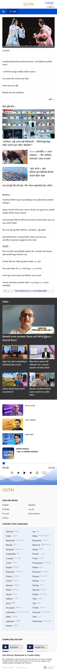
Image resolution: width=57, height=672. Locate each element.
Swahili (39, 594)
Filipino (12, 576)
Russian (39, 576)
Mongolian (40, 540)
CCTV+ (5, 518)
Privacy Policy (7, 668)
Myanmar (41, 544)
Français (6, 509)
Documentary (34, 513)
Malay (41, 535)
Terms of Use (22, 668)
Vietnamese (41, 621)
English (5, 505)
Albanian (12, 531)
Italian (12, 616)
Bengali (11, 544)
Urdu (36, 616)
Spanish (39, 589)
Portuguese (41, 562)
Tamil (37, 598)
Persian (38, 553)
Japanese (13, 621)
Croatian (13, 558)
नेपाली (5, 246)
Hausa (11, 594)
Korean (12, 625)
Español (31, 505)
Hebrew (12, 598)
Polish (37, 558)
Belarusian (15, 540)
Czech (11, 562)
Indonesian (17, 612)
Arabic (11, 535)
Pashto (37, 567)
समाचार (5, 194)
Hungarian (14, 607)
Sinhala (38, 585)
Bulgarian (14, 549)
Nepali (37, 549)
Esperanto (14, 571)
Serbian (39, 580)
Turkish (38, 607)
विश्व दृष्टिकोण (8, 106)
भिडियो (5, 301)
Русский (5, 513)
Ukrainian (41, 612)
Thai (36, 603)
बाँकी (51, 99)
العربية (31, 509)
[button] (11, 45)
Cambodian (12, 553)
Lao (35, 531)
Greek (12, 589)
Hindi (10, 603)
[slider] (4, 463)
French (12, 580)
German (13, 585)
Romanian (40, 571)
